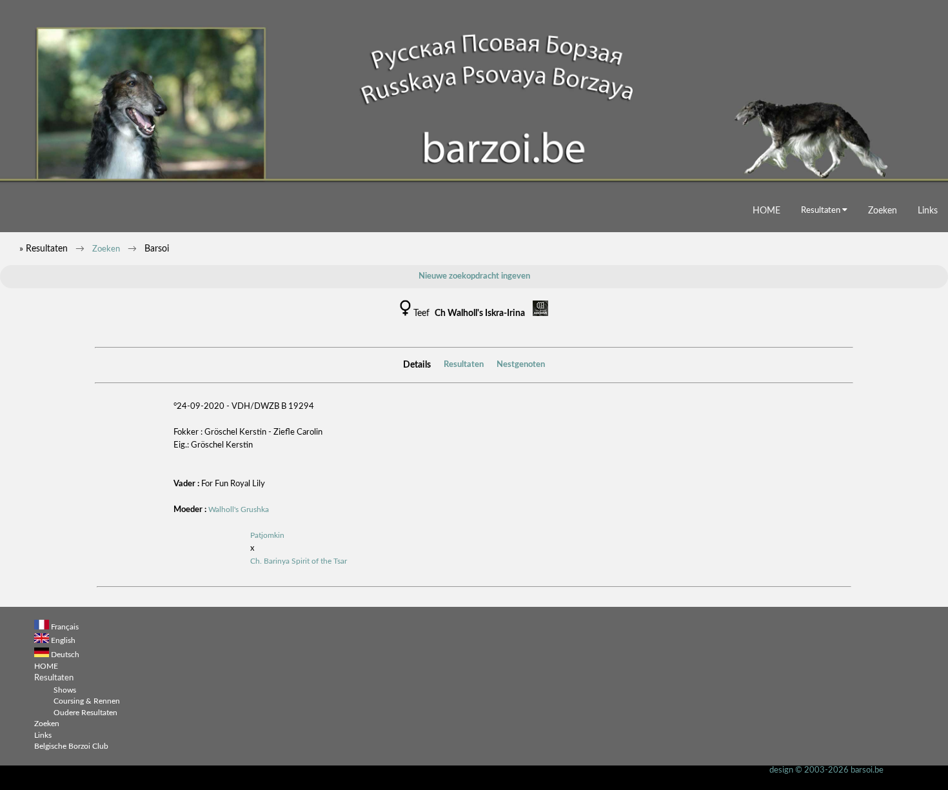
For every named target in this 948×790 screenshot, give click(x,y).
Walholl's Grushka (238, 509)
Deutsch (65, 654)
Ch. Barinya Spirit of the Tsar (298, 561)
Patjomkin (267, 535)
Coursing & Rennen (87, 701)
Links (928, 210)
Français (65, 627)
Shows (65, 690)
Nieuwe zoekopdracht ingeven (474, 276)
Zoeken (882, 210)
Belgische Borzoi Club (71, 746)
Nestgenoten (521, 364)
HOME (766, 210)
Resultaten (821, 210)
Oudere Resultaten (85, 712)
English (63, 640)
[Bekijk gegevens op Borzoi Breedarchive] (540, 314)
